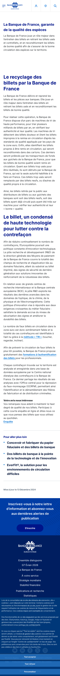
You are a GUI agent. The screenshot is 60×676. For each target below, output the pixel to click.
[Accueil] (30, 546)
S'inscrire (30, 528)
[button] (55, 6)
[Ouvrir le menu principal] (4, 5)
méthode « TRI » (33, 336)
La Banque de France (30, 569)
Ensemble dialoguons (30, 560)
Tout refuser (30, 664)
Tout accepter (30, 657)
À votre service (30, 575)
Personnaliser (30, 672)
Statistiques (30, 595)
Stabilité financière (30, 585)
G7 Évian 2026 (30, 565)
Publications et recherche (30, 590)
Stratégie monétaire (30, 580)
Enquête (8, 421)
